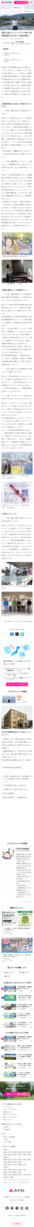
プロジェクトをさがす (9, 1109)
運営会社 (21, 1200)
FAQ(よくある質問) (9, 1137)
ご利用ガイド (7, 1127)
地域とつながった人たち (10, 1117)
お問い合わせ (14, 1200)
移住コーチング (7, 1119)
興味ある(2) (18, 1223)
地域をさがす (7, 1112)
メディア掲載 (7, 1142)
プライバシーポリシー (17, 1197)
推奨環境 (27, 1197)
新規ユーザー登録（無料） (17, 1094)
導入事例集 (6, 1129)
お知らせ (5, 1139)
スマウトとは (7, 1107)
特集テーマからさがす (9, 1114)
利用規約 (6, 1197)
